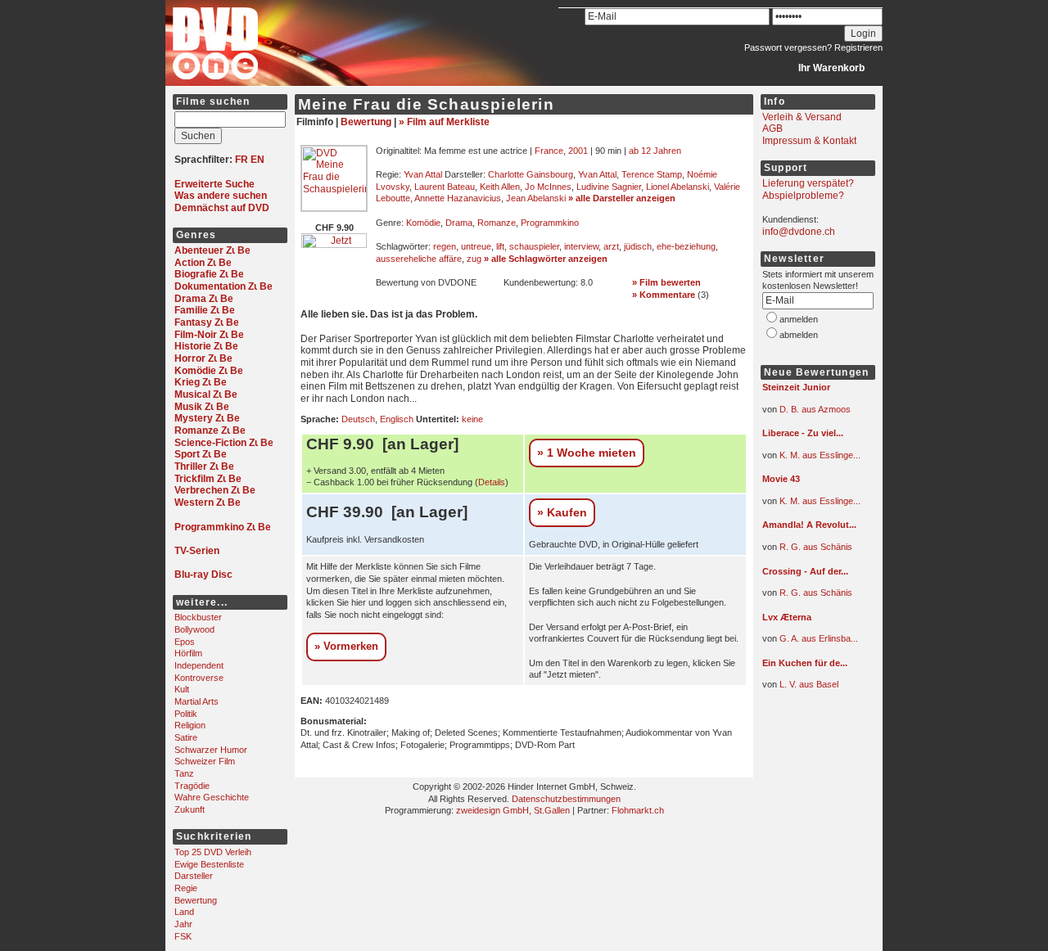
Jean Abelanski (536, 198)
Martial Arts (196, 701)
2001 (578, 150)
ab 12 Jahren (655, 150)
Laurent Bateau (444, 187)
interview (581, 246)
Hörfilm (188, 653)
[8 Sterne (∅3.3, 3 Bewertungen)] (811, 492)
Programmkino (550, 223)
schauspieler (534, 246)
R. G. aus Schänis (815, 547)
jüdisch (638, 246)
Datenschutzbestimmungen (566, 799)
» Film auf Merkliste (444, 122)
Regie (185, 888)
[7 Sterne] (425, 295)
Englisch (396, 419)
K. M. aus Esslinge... (820, 455)
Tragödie (192, 786)
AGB (772, 128)
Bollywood (194, 629)
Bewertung (195, 900)
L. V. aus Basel (808, 684)
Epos (184, 642)
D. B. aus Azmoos (815, 409)
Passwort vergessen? (788, 47)
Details (491, 482)
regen (444, 246)
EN (257, 159)
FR (241, 159)
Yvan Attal (423, 174)
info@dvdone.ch (798, 231)
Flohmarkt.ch (638, 810)
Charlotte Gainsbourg (530, 174)
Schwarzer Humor (210, 750)
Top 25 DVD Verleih (212, 852)
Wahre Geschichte (211, 797)
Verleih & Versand (802, 117)
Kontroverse (199, 678)
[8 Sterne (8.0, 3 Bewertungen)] (553, 295)
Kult (181, 689)
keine (472, 419)
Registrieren (858, 47)
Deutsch (358, 419)
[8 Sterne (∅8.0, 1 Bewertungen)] (811, 675)
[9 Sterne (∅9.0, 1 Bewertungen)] (811, 400)
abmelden (798, 335)
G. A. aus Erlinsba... (818, 638)
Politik (185, 714)
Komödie (423, 223)
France (549, 150)
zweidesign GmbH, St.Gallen (513, 810)
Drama (458, 223)
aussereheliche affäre (419, 259)
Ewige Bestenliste (209, 864)
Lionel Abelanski (677, 187)
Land (184, 912)
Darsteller (193, 876)
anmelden (798, 319)
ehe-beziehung (686, 246)
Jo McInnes (548, 187)
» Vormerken (346, 646)
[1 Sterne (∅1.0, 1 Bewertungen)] (811, 629)
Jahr (183, 924)
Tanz (184, 773)
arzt (611, 246)
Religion (190, 725)
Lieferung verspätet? (808, 183)
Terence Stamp (651, 174)
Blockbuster (198, 617)
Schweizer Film (204, 761)
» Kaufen (562, 512)
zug (474, 259)
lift (500, 246)
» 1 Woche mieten (586, 452)
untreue (476, 246)
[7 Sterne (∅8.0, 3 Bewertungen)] (811, 446)
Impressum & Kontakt (809, 140)
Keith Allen (500, 187)
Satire (185, 737)
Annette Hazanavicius (457, 198)
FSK (183, 936)
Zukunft (189, 809)
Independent (199, 665)
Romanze (496, 223)
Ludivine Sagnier (608, 187)
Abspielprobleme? (803, 195)
